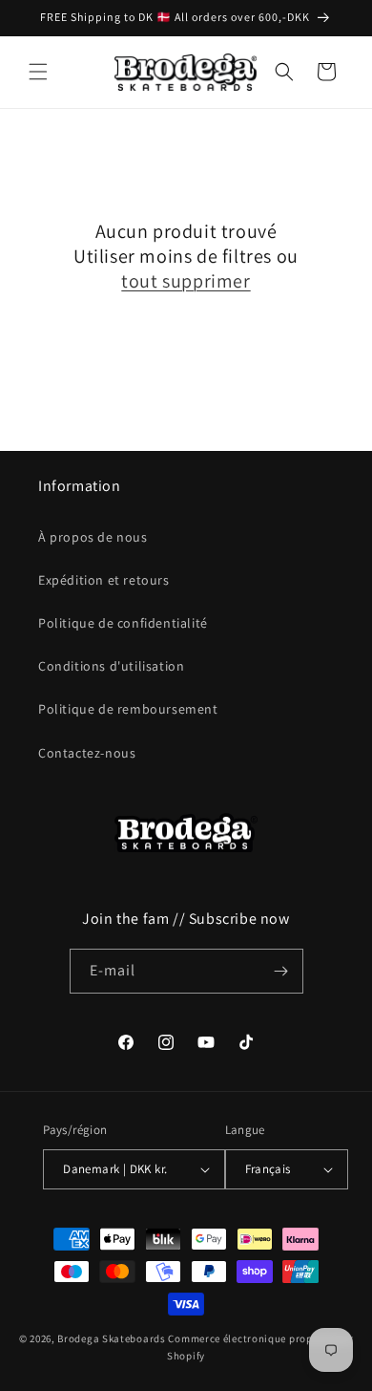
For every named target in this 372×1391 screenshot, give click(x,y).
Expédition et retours (104, 579)
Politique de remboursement (128, 708)
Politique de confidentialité (123, 622)
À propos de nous (93, 537)
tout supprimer (185, 280)
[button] (38, 72)
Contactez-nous (86, 752)
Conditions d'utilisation (111, 665)
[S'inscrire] (281, 971)
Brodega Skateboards (111, 1338)
